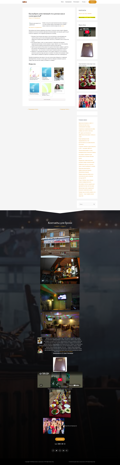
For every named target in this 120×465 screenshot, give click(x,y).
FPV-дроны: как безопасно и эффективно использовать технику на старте (87, 134)
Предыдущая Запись (32, 109)
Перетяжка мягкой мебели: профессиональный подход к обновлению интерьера (85, 170)
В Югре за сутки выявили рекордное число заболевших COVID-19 (46, 94)
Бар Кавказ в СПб (57, 80)
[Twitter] (56, 450)
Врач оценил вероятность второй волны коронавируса (34, 94)
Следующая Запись (65, 109)
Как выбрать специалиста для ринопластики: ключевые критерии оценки (86, 156)
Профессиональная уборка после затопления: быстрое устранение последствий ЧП (86, 176)
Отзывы (84, 2)
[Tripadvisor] (63, 450)
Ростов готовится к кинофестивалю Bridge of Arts (58, 91)
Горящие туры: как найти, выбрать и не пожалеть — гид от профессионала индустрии (87, 194)
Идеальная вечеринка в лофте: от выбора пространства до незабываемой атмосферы (86, 124)
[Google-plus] (66, 450)
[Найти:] (87, 204)
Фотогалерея (76, 2)
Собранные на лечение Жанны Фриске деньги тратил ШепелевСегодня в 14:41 (34, 78)
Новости (30, 18)
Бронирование (68, 2)
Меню (62, 2)
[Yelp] (60, 450)
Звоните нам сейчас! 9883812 (85, 13)
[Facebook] (53, 450)
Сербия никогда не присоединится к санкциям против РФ (45, 78)
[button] (60, 439)
